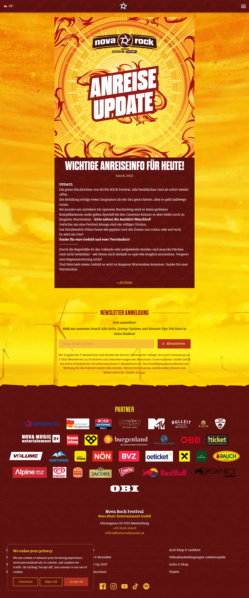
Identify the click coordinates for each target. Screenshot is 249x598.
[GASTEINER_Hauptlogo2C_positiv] (58, 456)
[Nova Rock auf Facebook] (103, 586)
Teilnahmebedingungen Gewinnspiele (197, 557)
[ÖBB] (190, 440)
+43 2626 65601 (124, 528)
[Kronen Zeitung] (72, 440)
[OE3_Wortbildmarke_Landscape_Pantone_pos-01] (42, 423)
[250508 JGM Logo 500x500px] (203, 423)
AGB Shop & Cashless (185, 550)
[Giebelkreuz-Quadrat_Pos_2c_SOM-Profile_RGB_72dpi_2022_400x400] (184, 456)
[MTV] (156, 423)
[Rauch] (226, 456)
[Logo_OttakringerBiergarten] (201, 456)
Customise (25, 581)
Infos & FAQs (179, 564)
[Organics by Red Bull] (215, 472)
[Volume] (26, 456)
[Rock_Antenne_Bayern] (103, 423)
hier (142, 372)
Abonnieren (176, 344)
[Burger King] (78, 472)
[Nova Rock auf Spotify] (146, 586)
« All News (124, 282)
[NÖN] (102, 456)
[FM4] (80, 456)
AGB (91, 550)
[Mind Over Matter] (220, 423)
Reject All (51, 581)
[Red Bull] (164, 472)
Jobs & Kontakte (99, 557)
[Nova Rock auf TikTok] (135, 586)
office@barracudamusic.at (124, 533)
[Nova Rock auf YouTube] (124, 586)
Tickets (174, 572)
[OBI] (124, 488)
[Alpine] (30, 472)
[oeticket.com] (159, 456)
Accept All (76, 581)
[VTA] (129, 423)
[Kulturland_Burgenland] (78, 423)
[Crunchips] (126, 472)
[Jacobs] (100, 472)
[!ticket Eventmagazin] (217, 440)
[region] (50, 567)
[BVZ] (129, 456)
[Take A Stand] (91, 440)
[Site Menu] (242, 6)
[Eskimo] (59, 472)
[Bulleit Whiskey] (181, 423)
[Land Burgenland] (126, 440)
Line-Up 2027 (97, 564)
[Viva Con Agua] (164, 440)
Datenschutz (97, 572)
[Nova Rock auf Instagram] (113, 586)
